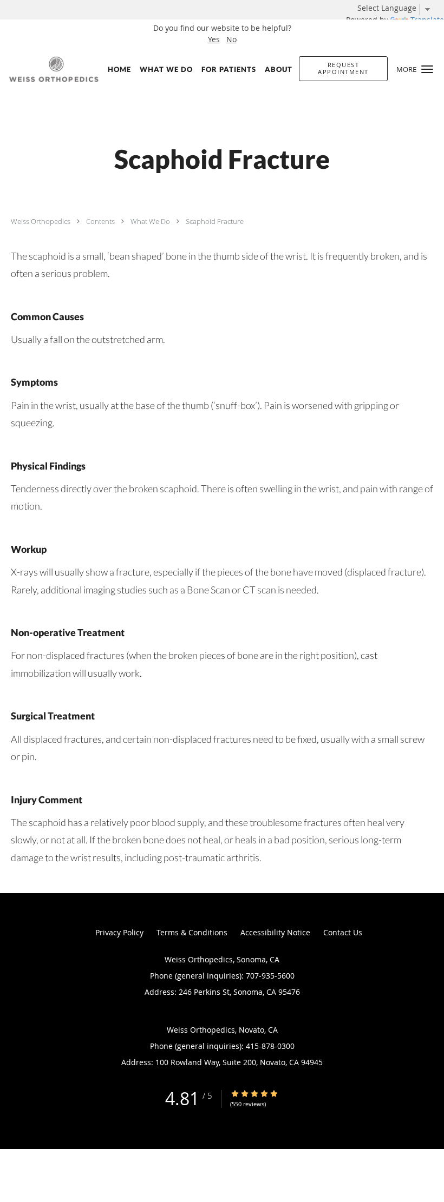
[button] (427, 69)
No (231, 39)
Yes (214, 39)
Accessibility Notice (275, 932)
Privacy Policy (119, 932)
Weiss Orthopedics (41, 221)
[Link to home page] (51, 69)
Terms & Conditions (191, 932)
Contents (101, 221)
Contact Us (342, 932)
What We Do (151, 221)
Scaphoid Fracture (215, 221)
